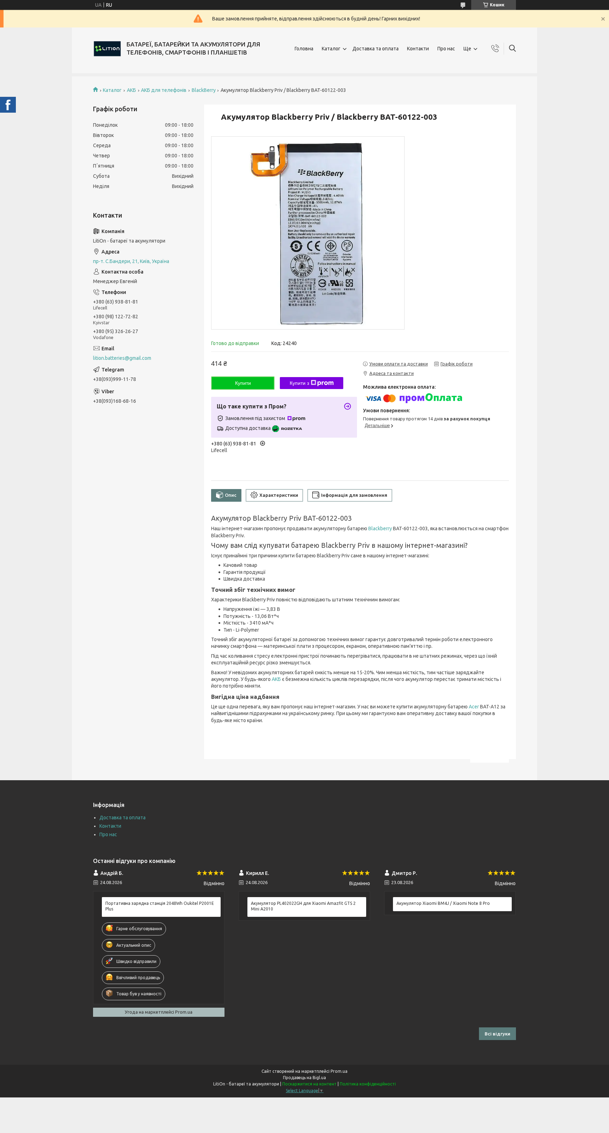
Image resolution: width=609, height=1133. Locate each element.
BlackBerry (204, 90)
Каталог (331, 48)
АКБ (131, 90)
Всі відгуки (497, 1033)
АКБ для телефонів (163, 90)
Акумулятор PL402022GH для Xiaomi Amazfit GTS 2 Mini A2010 (303, 906)
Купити (243, 383)
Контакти (418, 48)
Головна (304, 48)
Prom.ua (339, 1071)
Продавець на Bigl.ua (304, 1077)
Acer (474, 706)
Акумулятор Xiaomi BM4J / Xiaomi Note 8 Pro (443, 903)
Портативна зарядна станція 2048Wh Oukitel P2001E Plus (159, 906)
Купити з (299, 383)
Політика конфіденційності (368, 1084)
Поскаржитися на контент (309, 1084)
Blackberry (380, 528)
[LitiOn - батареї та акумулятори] (107, 49)
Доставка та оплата (375, 48)
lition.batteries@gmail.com (122, 358)
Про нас (446, 48)
